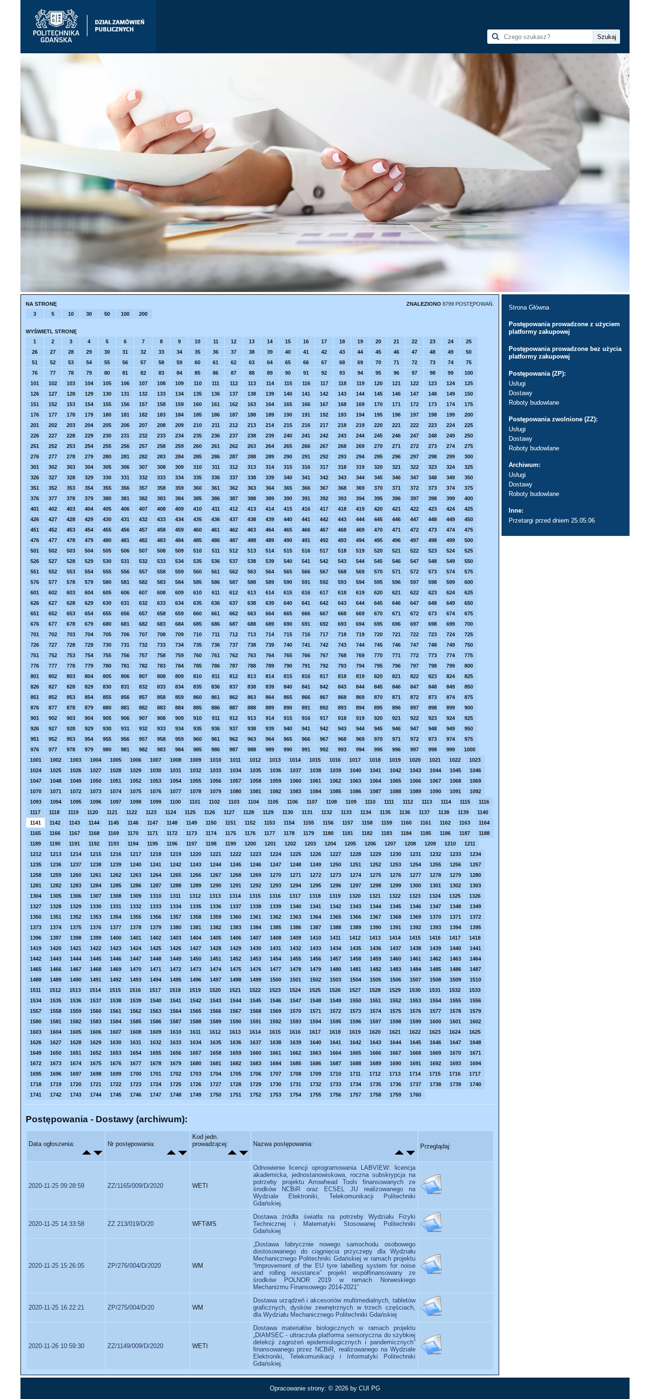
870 (378, 697)
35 (197, 352)
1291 (235, 885)
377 (53, 498)
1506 (395, 979)
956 (125, 739)
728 (71, 645)
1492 (115, 979)
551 (34, 571)
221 (396, 425)
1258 (35, 875)
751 (34, 655)
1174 (211, 833)
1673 (55, 1063)
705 (107, 634)
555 (107, 571)
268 (342, 446)
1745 (115, 1095)
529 (89, 561)
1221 (215, 854)
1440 (455, 948)
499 (450, 540)
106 (125, 383)
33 (161, 352)
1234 (475, 854)
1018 (375, 760)
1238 (95, 864)
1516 (135, 990)
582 (143, 582)
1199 (230, 843)
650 (468, 603)
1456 (315, 959)
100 (125, 314)
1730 (275, 1084)
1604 (55, 1032)
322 (414, 467)
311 (216, 467)
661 (215, 613)
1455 (295, 959)
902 (53, 718)
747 (414, 645)
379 (89, 498)
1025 (55, 770)
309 (179, 467)
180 (107, 415)
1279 (455, 875)
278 (71, 456)
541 (306, 561)
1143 (74, 823)
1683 (255, 1063)
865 (288, 697)
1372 (475, 917)
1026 (75, 770)
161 (215, 404)
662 (233, 613)
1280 (475, 875)
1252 (375, 864)
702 (53, 634)
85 (197, 373)
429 (89, 519)
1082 (275, 791)
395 (378, 498)
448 (432, 519)
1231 (415, 854)
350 (468, 477)
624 (450, 592)
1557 (35, 1011)
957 (143, 739)
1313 (215, 896)
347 (414, 477)
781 (125, 666)
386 (215, 498)
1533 (475, 990)
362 (233, 488)
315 (288, 467)
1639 (295, 1042)
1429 (235, 948)
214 (270, 425)
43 (342, 352)
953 (71, 739)
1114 (446, 802)
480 (107, 540)
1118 (54, 812)
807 (143, 676)
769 (360, 655)
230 (107, 435)
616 (306, 592)
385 (197, 498)
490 (288, 540)
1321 (375, 896)
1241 (155, 864)
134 (179, 394)
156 (125, 404)
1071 (55, 791)
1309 (135, 896)
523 (432, 551)
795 (378, 666)
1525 (315, 990)
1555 (455, 1000)
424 (450, 509)
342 (324, 477)
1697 (75, 1074)
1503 (335, 979)
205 (107, 425)
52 (53, 362)
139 (270, 394)
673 (432, 613)
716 (306, 634)
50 (107, 314)
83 (161, 373)
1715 (435, 1074)
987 (233, 749)
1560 (95, 1011)
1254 (415, 864)
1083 (295, 791)
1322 (395, 896)
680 (107, 624)
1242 (175, 864)
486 (215, 540)
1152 (250, 823)
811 (216, 676)
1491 (95, 979)
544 (360, 561)
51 (35, 362)
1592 (275, 1021)
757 (143, 655)
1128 (248, 812)
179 (89, 415)
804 (89, 676)
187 (233, 415)
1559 (75, 1011)
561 (215, 571)
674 (450, 613)
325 (468, 467)
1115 (465, 802)
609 (179, 592)
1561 (115, 1011)
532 (143, 561)
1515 (115, 990)
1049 (75, 781)
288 (251, 456)
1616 (295, 1032)
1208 (410, 843)
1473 (195, 969)
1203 (310, 843)
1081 (255, 791)
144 (360, 394)
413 (251, 509)
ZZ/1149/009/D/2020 (135, 1346)
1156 (328, 823)
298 (432, 456)
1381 (195, 927)
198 (432, 415)
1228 (355, 854)
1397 (55, 938)
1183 (386, 833)
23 (432, 341)
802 (53, 676)
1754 (295, 1095)
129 (89, 394)
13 (252, 341)
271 (396, 446)
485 (197, 540)
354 (89, 488)
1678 (155, 1063)
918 (342, 718)
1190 (54, 843)
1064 (375, 781)
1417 (455, 938)
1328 (55, 906)
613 (251, 592)
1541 (175, 1000)
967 (324, 739)
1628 (75, 1042)
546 (396, 561)
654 (89, 613)
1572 (335, 1011)
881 (125, 707)
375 (468, 488)
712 (233, 634)
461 (215, 530)
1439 (435, 948)
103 (71, 383)
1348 (455, 906)
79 (89, 373)
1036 (275, 770)
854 (89, 697)
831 (125, 687)
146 (396, 394)
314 (270, 467)
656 (125, 613)
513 (251, 551)
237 (233, 435)
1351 (55, 917)
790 (288, 666)
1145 (113, 823)
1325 (455, 896)
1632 (155, 1042)
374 (450, 488)
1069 (475, 781)
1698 (95, 1074)
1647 (455, 1042)
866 (306, 697)
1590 (235, 1021)
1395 (475, 927)
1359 (215, 917)
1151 (230, 823)
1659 (235, 1053)
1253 (395, 864)
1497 (215, 979)
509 (179, 551)
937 (233, 728)
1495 (175, 979)
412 (233, 509)
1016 (335, 760)
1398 (75, 938)
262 (233, 446)
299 (450, 456)
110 (198, 383)
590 (288, 582)
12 (233, 341)
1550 (355, 1000)
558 (161, 571)
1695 (35, 1074)
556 (125, 571)
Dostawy (520, 393)
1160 (406, 823)
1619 (355, 1032)
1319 (335, 896)
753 (71, 655)
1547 (295, 1000)
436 (215, 519)
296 (396, 456)
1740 (475, 1084)
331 (125, 477)
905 (107, 718)
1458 (355, 959)
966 (306, 739)
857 (143, 697)
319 (360, 467)
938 (251, 728)
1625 (475, 1032)
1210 (450, 843)
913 (251, 718)
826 (34, 687)
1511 (35, 990)
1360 (235, 917)
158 (161, 404)
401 (34, 509)
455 (107, 530)
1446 (115, 959)
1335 (195, 906)
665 (288, 613)
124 (450, 383)
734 (179, 645)
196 (396, 415)
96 (396, 373)
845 (378, 687)
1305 (55, 896)
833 (161, 687)
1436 (375, 948)
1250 (335, 864)
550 (468, 561)
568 (342, 571)
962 (233, 739)
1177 (269, 833)
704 (89, 634)
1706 (255, 1074)
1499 (255, 979)
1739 (455, 1084)
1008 (175, 760)
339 (270, 477)
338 (251, 477)
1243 (195, 864)
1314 (235, 896)
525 (468, 551)
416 (306, 509)
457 (143, 530)
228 (71, 435)
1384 (255, 927)
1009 (195, 760)
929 (89, 728)
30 (89, 314)
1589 (215, 1021)
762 (233, 655)
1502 (315, 979)
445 (378, 519)
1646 (435, 1042)
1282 (55, 885)
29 (89, 352)
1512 (55, 990)
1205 (350, 843)
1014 (295, 760)
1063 (355, 781)
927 (53, 728)
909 (179, 718)
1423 (115, 948)
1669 (435, 1053)
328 (71, 477)
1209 (430, 843)
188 (251, 415)
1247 (275, 864)
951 (34, 739)
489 (270, 540)
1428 (215, 948)
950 (468, 728)
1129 (268, 812)
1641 (335, 1042)
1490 (75, 979)
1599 (415, 1021)
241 (306, 435)
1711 (355, 1074)
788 (251, 666)
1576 (415, 1011)
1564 (175, 1011)
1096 (95, 802)
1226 (315, 854)
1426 (175, 948)
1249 (315, 864)
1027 (95, 770)
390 (288, 498)
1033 (215, 770)
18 (342, 341)
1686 (315, 1063)
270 (378, 446)
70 (378, 362)
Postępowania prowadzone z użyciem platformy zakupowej (564, 328)
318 (342, 467)
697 (414, 624)
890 (288, 707)
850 (468, 687)
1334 (175, 906)
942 (324, 728)
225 (468, 425)
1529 (395, 990)
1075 (135, 791)
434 (179, 519)
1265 (175, 875)
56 (125, 362)
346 (396, 477)
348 (432, 477)
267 (324, 446)
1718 (35, 1084)
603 (71, 592)
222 (414, 425)
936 (215, 728)
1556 (475, 1000)
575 (468, 571)
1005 (115, 760)
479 (89, 540)
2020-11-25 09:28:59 (56, 1185)
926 (34, 728)
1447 (135, 959)
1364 (315, 917)
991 (306, 749)
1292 (255, 885)
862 (233, 697)
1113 (427, 802)
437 (233, 519)
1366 (355, 917)
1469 (115, 969)
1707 (275, 1074)
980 (107, 749)
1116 (484, 802)
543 (342, 561)
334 (179, 477)
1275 (375, 875)
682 (143, 624)
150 (468, 394)
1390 (375, 927)
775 (468, 655)
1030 (155, 770)
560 (197, 571)
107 (143, 383)
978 (71, 749)
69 (360, 362)
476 (34, 540)
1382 (215, 927)
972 (414, 739)
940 (288, 728)
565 (288, 571)
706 (125, 634)
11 (215, 341)
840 (288, 687)
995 (378, 749)
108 (161, 383)
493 (342, 540)
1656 (175, 1053)
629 (89, 603)
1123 (151, 812)
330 (107, 477)
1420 (55, 948)
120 (378, 383)
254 (89, 446)
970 (378, 739)
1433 (315, 948)
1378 (135, 927)
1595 (335, 1021)
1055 (195, 781)
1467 (75, 969)
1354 (115, 917)
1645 (415, 1042)
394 (360, 498)
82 (143, 373)
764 (270, 655)
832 (143, 687)
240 (288, 435)
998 (432, 749)
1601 (455, 1021)
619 (360, 592)
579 (89, 582)
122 (414, 383)
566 (306, 571)
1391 (395, 927)
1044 (435, 770)
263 (251, 446)
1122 (131, 812)
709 (179, 634)
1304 (35, 896)
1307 (95, 896)
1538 (115, 1000)
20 (378, 341)
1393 (435, 927)
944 (360, 728)
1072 (75, 791)
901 (34, 718)
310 (197, 467)
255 (107, 446)
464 (270, 530)
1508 (435, 979)
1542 (195, 1000)
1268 (235, 875)
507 (143, 551)
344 (360, 477)
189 (270, 415)
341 (306, 477)
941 (306, 728)
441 (306, 519)
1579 (475, 1011)
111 (215, 383)
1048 (55, 781)
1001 (35, 760)
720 (378, 634)
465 (288, 530)
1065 (395, 781)
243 (342, 435)
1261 (95, 875)
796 (396, 666)
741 (306, 645)
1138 (443, 812)
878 (71, 707)
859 (179, 697)
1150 (211, 823)
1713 (395, 1074)
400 (468, 498)
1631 (135, 1042)
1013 (275, 760)
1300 (415, 885)
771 (396, 655)
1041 (375, 770)
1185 (425, 833)
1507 (415, 979)
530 (107, 561)
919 (360, 718)
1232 (435, 854)
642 (324, 603)
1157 (347, 823)
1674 (75, 1063)
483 (161, 540)
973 (432, 739)
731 (125, 645)
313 (251, 467)
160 (197, 404)
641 (306, 603)
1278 (435, 875)
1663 (315, 1053)
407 (143, 509)
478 (71, 540)
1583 (95, 1021)
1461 (415, 959)
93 (342, 373)
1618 (335, 1032)
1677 (135, 1063)
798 (432, 666)
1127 (229, 812)
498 (432, 540)
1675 (95, 1063)
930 (107, 728)
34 (179, 352)
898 (432, 707)
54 (89, 362)
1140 (482, 812)
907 (143, 718)
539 (270, 561)
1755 (315, 1095)
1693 (455, 1063)
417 (324, 509)
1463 (455, 959)
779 (89, 666)
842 (324, 687)
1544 (235, 1000)
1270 (275, 875)
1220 (195, 854)
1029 (135, 770)
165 (288, 404)
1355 (135, 917)
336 (215, 477)
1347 (435, 906)
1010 (215, 760)
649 (450, 603)
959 (179, 739)
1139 (463, 812)
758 (161, 655)
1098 (135, 802)
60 (197, 362)
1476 (255, 969)
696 (396, 624)
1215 (95, 854)
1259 (55, 875)
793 (342, 666)
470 (378, 530)
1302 (455, 885)
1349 (475, 906)
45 (378, 352)
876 (34, 707)
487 (233, 540)
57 (143, 362)
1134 (365, 812)
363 (251, 488)
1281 (35, 885)
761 (215, 655)
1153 (269, 823)
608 (161, 592)
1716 (455, 1074)
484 (179, 540)
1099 (155, 802)
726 (34, 645)
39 (270, 352)
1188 (484, 833)
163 (251, 404)
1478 (295, 969)
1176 (250, 833)
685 (197, 624)
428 (71, 519)
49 (450, 352)
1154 (289, 823)
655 (107, 613)
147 (414, 394)
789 (270, 666)
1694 (475, 1063)
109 (179, 383)
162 (233, 404)
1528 (375, 990)
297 (414, 456)
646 (396, 603)
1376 (95, 927)
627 (53, 603)
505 (107, 551)
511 (216, 551)
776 (34, 666)
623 (432, 592)
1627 (55, 1042)
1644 (395, 1042)
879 (89, 707)
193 (342, 415)
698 (432, 624)
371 (396, 488)
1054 (175, 781)
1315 (255, 896)
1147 (152, 823)
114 (270, 383)
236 (215, 435)
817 (324, 676)
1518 (175, 990)
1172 (172, 833)
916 (306, 718)
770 (378, 655)
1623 (435, 1032)
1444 (75, 959)
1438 (415, 948)
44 (360, 352)
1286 (135, 885)
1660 (255, 1053)
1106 (292, 802)
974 (450, 739)
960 (197, 739)
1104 (253, 802)
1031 (175, 770)
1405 (215, 938)
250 (468, 435)
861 (215, 697)
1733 (335, 1084)
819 (360, 676)
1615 (275, 1032)
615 (288, 592)
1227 (335, 854)
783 (161, 666)
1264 (155, 875)
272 (414, 446)
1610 (175, 1032)
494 (360, 540)
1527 (355, 990)
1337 (235, 906)
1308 (115, 896)
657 (143, 613)
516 (306, 551)
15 (288, 341)
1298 (375, 885)
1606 (95, 1032)
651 (34, 613)
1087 (375, 791)
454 (89, 530)
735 (197, 645)
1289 (195, 885)
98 (432, 373)
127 (53, 394)
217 (324, 425)
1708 (295, 1074)
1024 (35, 770)
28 (71, 352)
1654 (135, 1053)
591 (306, 582)
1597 (375, 1021)
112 (234, 383)
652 (53, 613)
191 (306, 415)
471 (396, 530)
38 (252, 352)
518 (342, 551)
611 (216, 592)
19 (360, 341)
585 (197, 582)
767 (324, 655)
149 (450, 394)
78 (71, 373)
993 (342, 749)
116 (306, 383)
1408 (275, 938)
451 (34, 530)
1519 (195, 990)
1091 (455, 791)
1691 (415, 1063)
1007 (155, 760)
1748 (175, 1095)
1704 (215, 1074)
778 (71, 666)
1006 (135, 760)
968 (342, 739)
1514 (95, 990)
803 (71, 676)
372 (414, 488)
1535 (55, 1000)
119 (360, 383)
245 (378, 435)
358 (161, 488)
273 (432, 446)
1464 (475, 959)
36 (215, 352)
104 (89, 383)
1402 (155, 938)
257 (143, 446)
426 (34, 519)
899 (450, 707)
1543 (215, 1000)
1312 (195, 896)
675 (468, 613)
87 (233, 373)
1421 (75, 948)
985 (197, 749)
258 (161, 446)
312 (233, 467)
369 (360, 488)
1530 (415, 990)
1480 (335, 969)
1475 (235, 969)
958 (161, 739)
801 (34, 676)
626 (34, 603)
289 (270, 456)
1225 (295, 854)
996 (396, 749)
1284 (95, 885)
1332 (135, 906)
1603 (35, 1032)
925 (468, 718)
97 (414, 373)
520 (378, 551)
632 (143, 603)
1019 (395, 760)
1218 (155, 854)
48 (432, 352)
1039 (335, 770)
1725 (175, 1084)
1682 (235, 1063)
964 (270, 739)
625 (468, 592)
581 (125, 582)
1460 (395, 959)
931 (125, 728)
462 (233, 530)
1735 (375, 1084)
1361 (255, 917)
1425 (155, 948)
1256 (455, 864)
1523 (275, 990)
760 (197, 655)
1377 (115, 927)
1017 (355, 760)
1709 (315, 1074)
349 (450, 477)
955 (107, 739)
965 (288, 739)
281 (125, 456)
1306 (75, 896)
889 (270, 707)
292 (324, 456)
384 (179, 498)
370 (378, 488)
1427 (195, 948)
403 (71, 509)
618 (342, 592)
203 (71, 425)
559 (179, 571)
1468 (95, 969)
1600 (435, 1021)
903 (71, 718)
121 (396, 383)
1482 (375, 969)
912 (233, 718)
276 (34, 456)
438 (251, 519)
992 (324, 749)
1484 (415, 969)
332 (143, 477)
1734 (355, 1084)
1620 (375, 1032)
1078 (195, 791)
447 (414, 519)
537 (233, 561)
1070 (35, 791)
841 (306, 687)
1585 (135, 1021)
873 (432, 697)
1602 (475, 1021)
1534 (35, 1000)
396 (396, 498)
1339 (275, 906)
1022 (455, 760)
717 (324, 634)
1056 (215, 781)
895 (378, 707)
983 (161, 749)
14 (270, 341)
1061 (315, 781)
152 (53, 404)
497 (414, 540)
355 (107, 488)
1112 (408, 802)
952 (53, 739)
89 (270, 373)
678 (71, 624)
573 (432, 571)
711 (216, 634)
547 (414, 561)
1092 (475, 791)
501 (34, 551)
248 (432, 435)
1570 (295, 1011)
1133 (346, 812)
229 (89, 435)
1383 (235, 927)
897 (414, 707)
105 (107, 383)
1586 (155, 1021)
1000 (469, 749)
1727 (215, 1084)
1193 (113, 843)
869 (360, 697)
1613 (235, 1032)
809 (179, 676)
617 (324, 592)
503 (71, 551)
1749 (195, 1095)
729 (89, 645)
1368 (395, 917)
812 (233, 676)
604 (89, 592)
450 (468, 519)
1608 (135, 1032)
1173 (191, 833)
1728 (235, 1084)
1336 (215, 906)
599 (450, 582)
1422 (95, 948)
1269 (255, 875)
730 (107, 645)
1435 (355, 948)
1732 (315, 1084)
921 (396, 718)
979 (89, 749)
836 (215, 687)
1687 (335, 1063)
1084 (315, 791)
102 (53, 383)
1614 (255, 1032)
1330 (95, 906)
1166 (54, 833)
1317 (295, 896)
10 (71, 314)
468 (342, 530)
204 (89, 425)
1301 (435, 885)
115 (288, 383)
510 (197, 551)
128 (71, 394)
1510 (475, 979)
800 (468, 666)
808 (161, 676)
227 (53, 435)
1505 (375, 979)
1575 (395, 1011)
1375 (75, 927)
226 (34, 435)
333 (161, 477)
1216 (115, 854)
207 (143, 425)
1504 (355, 979)
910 (197, 718)
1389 (355, 927)
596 (396, 582)
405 (107, 509)
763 (251, 655)
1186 (445, 833)
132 (143, 394)
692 (324, 624)
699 (450, 624)
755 (107, 655)
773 (432, 655)
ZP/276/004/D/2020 (134, 1265)
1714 (415, 1074)
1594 (315, 1021)
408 (161, 509)
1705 (235, 1074)
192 (324, 415)
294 (360, 456)
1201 (270, 843)
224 (450, 425)
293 (342, 456)
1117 (35, 812)
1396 (35, 938)
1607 (115, 1032)
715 (288, 634)
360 (197, 488)
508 (161, 551)
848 (432, 687)
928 (71, 728)
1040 (355, 770)
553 (71, 571)
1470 (135, 969)
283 (161, 456)
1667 (395, 1053)
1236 (55, 864)
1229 (375, 854)
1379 (155, 927)
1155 (308, 823)
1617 (315, 1032)
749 (450, 645)
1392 (415, 927)
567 (324, 571)
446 (396, 519)
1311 (175, 896)
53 (71, 362)
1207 (390, 843)
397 (414, 498)
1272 (315, 875)
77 (53, 373)
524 (450, 551)
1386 (295, 927)
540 (288, 561)
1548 (315, 1000)
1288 (175, 885)
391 (306, 498)
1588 (195, 1021)
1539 (135, 1000)
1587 (175, 1021)
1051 (115, 781)
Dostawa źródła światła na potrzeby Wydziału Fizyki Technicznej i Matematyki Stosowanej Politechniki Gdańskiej (334, 1223)
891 (306, 707)
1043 (415, 770)
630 (107, 603)
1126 (209, 812)
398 (432, 498)
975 (468, 739)
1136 (404, 812)
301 (34, 467)
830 (107, 687)
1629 (95, 1042)
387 (233, 498)
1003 (75, 760)
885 (197, 707)
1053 (155, 781)
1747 (155, 1095)
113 (252, 383)
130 (107, 394)
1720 (75, 1084)
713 (251, 634)
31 (125, 352)
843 (342, 687)
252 (53, 446)
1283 (75, 885)
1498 (235, 979)
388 (251, 498)
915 (288, 718)
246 (396, 435)
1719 (55, 1084)
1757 (355, 1095)
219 (360, 425)
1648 (475, 1042)
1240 (135, 864)
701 (34, 634)
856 (125, 697)
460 (197, 530)
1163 (464, 823)
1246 (255, 864)
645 (378, 603)
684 (179, 624)
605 (107, 592)
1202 (290, 843)
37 (233, 352)
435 (197, 519)
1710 (335, 1074)
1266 (195, 875)
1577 (435, 1011)
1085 (335, 791)
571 (396, 571)
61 (215, 362)
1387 (315, 927)
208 (161, 425)
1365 (335, 917)
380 (107, 498)
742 (324, 645)
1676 (115, 1063)
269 (360, 446)
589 (270, 582)
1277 (415, 875)
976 (34, 749)
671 (396, 613)
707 (143, 634)
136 (215, 394)
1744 (95, 1095)
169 (360, 404)
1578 (455, 1011)
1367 (375, 917)
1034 (235, 770)
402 (53, 509)
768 (342, 655)
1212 (35, 854)
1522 (255, 990)
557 (143, 571)
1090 (435, 791)
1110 (370, 802)
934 (179, 728)
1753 (275, 1095)
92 (324, 373)
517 (324, 551)
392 (324, 498)
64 (270, 362)
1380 (175, 927)
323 (432, 467)
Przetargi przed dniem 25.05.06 (552, 520)
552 (53, 571)
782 (143, 666)
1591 (255, 1021)
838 (251, 687)
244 (360, 435)
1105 (272, 802)
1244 (215, 864)
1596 (355, 1021)
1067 (435, 781)
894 (360, 707)
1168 (94, 833)
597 (414, 582)
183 (161, 415)
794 (360, 666)
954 (89, 739)
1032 (195, 770)
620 (378, 592)
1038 (315, 770)
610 (197, 592)
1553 (415, 1000)
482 (143, 540)
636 (215, 603)
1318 (315, 896)
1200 (250, 843)
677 (53, 624)
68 (342, 362)
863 (251, 697)
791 (306, 666)
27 (53, 352)
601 (34, 592)
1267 (215, 875)
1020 (415, 760)
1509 (455, 979)
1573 (355, 1011)
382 (143, 498)
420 (378, 509)
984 (179, 749)
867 (324, 697)
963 (251, 739)
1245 (235, 864)
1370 (435, 917)
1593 (295, 1021)
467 (324, 530)
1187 (464, 833)
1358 (195, 917)
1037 (295, 770)
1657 (195, 1053)
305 (107, 467)
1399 (95, 938)
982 (143, 749)
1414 (395, 938)
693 (342, 624)
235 (197, 435)
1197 (191, 843)
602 (53, 592)
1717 (475, 1074)
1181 (347, 833)
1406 (235, 938)
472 (414, 530)
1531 (435, 990)
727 (53, 645)
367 (324, 488)
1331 (115, 906)
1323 (415, 896)
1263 (135, 875)
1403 (175, 938)
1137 (424, 812)
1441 (475, 948)
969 (360, 739)
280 (107, 456)
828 (71, 687)
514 (270, 551)
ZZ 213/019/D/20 (131, 1223)
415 (288, 509)
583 (161, 582)
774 (450, 655)
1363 (295, 917)
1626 (35, 1042)
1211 (469, 843)
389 (270, 498)
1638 (275, 1042)
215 (288, 425)
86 (215, 373)
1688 (355, 1063)
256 (125, 446)
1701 (155, 1074)
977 (53, 749)
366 (306, 488)
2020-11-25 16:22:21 (56, 1307)
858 (161, 697)
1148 (172, 823)
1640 (315, 1042)
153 (71, 404)
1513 (75, 990)
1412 (355, 938)
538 (251, 561)
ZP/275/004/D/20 (131, 1307)
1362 (275, 917)
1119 (73, 812)
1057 (235, 781)
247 (414, 435)
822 (414, 676)
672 (414, 613)
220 (378, 425)
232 (143, 435)
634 (179, 603)
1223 (255, 854)
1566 (215, 1011)
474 (450, 530)
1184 (406, 833)
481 (125, 540)
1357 (175, 917)
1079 (215, 791)
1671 (475, 1053)
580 (107, 582)
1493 (135, 979)
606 (125, 592)
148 (432, 394)
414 (270, 509)
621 (396, 592)
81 (125, 373)
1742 (55, 1095)
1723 (135, 1084)
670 (378, 613)
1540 (155, 1000)
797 (414, 666)
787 (233, 666)
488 (251, 540)
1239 (115, 864)
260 (197, 446)
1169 (113, 833)
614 (270, 592)
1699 (115, 1074)
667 (324, 613)
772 (414, 655)
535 (197, 561)
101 (34, 383)
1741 (35, 1095)
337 (233, 477)
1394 (455, 927)
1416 (435, 938)
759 (179, 655)
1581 (55, 1021)
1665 (355, 1053)
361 (215, 488)
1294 (295, 885)
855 (107, 697)
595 (378, 582)
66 (306, 362)
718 (342, 634)
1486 (455, 969)
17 (324, 341)
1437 (395, 948)
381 (125, 498)
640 (288, 603)
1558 (55, 1011)
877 (53, 707)
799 (450, 666)
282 (143, 456)
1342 (335, 906)
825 (468, 676)
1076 (155, 791)
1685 (295, 1063)
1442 (35, 959)
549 (450, 561)
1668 (415, 1053)
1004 (95, 760)
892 (324, 707)
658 (161, 613)
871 (396, 697)
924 (450, 718)
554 (89, 571)
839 (270, 687)
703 (71, 634)
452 (53, 530)
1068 (455, 781)
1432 (295, 948)
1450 (195, 959)
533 (161, 561)
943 (342, 728)
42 (324, 352)
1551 (375, 1000)
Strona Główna (529, 307)
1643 (375, 1042)
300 (468, 456)
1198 (211, 843)
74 (450, 362)
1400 (115, 938)
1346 (415, 906)
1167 (74, 833)
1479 (315, 969)
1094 (55, 802)
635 (197, 603)
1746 (135, 1095)
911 (216, 718)
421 (396, 509)
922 (414, 718)
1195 (152, 843)
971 (396, 739)
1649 (35, 1053)
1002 (55, 760)
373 (432, 488)
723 (432, 634)
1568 (255, 1011)
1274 (355, 875)
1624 (455, 1032)
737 (233, 645)
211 (216, 425)
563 (251, 571)
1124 (170, 812)
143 (342, 394)
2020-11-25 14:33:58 (56, 1223)
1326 (475, 896)
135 (197, 394)
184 (179, 415)
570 (378, 571)
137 (233, 394)
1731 (295, 1084)
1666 (375, 1053)
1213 (55, 854)
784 (179, 666)
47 (414, 352)
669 (360, 613)
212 (233, 425)
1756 (335, 1095)
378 (71, 498)
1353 (95, 917)
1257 (475, 864)
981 (125, 749)
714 (270, 634)
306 (125, 467)
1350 (35, 917)
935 (197, 728)
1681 (215, 1063)
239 (270, 435)
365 (288, 488)
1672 (35, 1063)
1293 (275, 885)
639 (270, 603)
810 (197, 676)
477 (53, 540)
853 (71, 697)
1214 (75, 854)
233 (161, 435)
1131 (307, 812)
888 (251, 707)
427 (53, 519)
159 (179, 404)
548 (432, 561)
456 (125, 530)
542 (324, 561)
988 (251, 749)
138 (251, 394)
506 (125, 551)
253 (71, 446)
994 (360, 749)
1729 (255, 1084)
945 (378, 728)
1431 (275, 948)
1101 (194, 802)
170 (378, 404)
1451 (215, 959)
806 (125, 676)
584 (179, 582)
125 (468, 383)
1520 (215, 990)
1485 (435, 969)
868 (342, 697)
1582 (75, 1021)
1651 (75, 1053)
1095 (75, 802)
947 (414, 728)
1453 (255, 959)
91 (306, 373)
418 (342, 509)
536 (215, 561)
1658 (215, 1053)
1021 (435, 760)
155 (107, 404)
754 (89, 655)
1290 (215, 885)
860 (197, 697)
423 (432, 509)
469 (360, 530)
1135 (385, 812)
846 (396, 687)
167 (324, 404)
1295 (315, 885)
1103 (233, 802)
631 (125, 603)
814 (270, 676)
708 (161, 634)
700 (468, 624)
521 (396, 551)
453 (71, 530)
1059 (275, 781)
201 (34, 425)
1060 (295, 781)
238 (251, 435)
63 (252, 362)
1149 (191, 823)
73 (432, 362)
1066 (415, 781)
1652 (95, 1053)
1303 (475, 885)
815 (288, 676)
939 (270, 728)
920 (378, 718)
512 (233, 551)
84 (179, 373)
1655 (155, 1053)
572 (414, 571)
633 (161, 603)
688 (251, 624)
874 (450, 697)
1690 (395, 1063)
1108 (331, 802)
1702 (175, 1074)
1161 (425, 823)
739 (270, 645)
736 (215, 645)
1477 (275, 969)
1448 (155, 959)
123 (432, 383)
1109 (350, 802)
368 (342, 488)
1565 (195, 1011)
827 (53, 687)
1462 (435, 959)
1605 (75, 1032)
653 (71, 613)
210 (197, 425)
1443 (55, 959)
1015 (315, 760)
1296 (335, 885)
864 (270, 697)
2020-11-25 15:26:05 (56, 1265)
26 (35, 352)
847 (414, 687)
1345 (395, 906)
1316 (275, 896)
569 (360, 571)
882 (143, 707)
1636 (235, 1042)
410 (197, 509)
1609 (155, 1032)
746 (396, 645)
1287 (155, 885)
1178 (289, 833)
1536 (75, 1000)
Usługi (517, 383)
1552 (395, 1000)
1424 (135, 948)
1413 (375, 938)
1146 (133, 823)
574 (450, 571)
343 (342, 477)
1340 (295, 906)
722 (414, 634)
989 (270, 749)
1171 (152, 833)
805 (107, 676)
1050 (95, 781)
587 (233, 582)
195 (378, 415)
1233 (455, 854)
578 (71, 582)
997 (414, 749)
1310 (155, 896)
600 (468, 582)
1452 (235, 959)
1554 (435, 1000)
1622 (415, 1032)
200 (143, 314)
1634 (195, 1042)
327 (53, 477)
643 (342, 603)
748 (432, 645)
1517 (155, 990)
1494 (155, 979)
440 (288, 519)
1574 (375, 1011)
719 (360, 634)
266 (306, 446)
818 (342, 676)
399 (450, 498)
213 (251, 425)
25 (469, 341)
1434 (335, 948)
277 (53, 456)
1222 (235, 854)
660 (197, 613)
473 (432, 530)
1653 (115, 1053)
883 (161, 707)
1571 (315, 1011)
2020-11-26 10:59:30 (56, 1346)
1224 (275, 854)
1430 (255, 948)
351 (34, 488)
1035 (255, 770)
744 (360, 645)
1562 (135, 1011)
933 (161, 728)
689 (270, 624)
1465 (35, 969)
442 (324, 519)
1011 (235, 760)
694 (360, 624)
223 (432, 425)
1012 (255, 760)
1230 (395, 854)
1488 (35, 979)
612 (233, 592)
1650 (55, 1053)
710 (197, 634)
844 (360, 687)
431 (125, 519)
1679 (175, 1063)
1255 (435, 864)
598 (432, 582)
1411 (335, 938)
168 (342, 404)
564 (270, 571)
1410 (315, 938)
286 (215, 456)
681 (125, 624)
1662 (295, 1053)
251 (34, 446)
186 (215, 415)
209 (179, 425)
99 (450, 373)
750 (468, 645)
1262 (115, 875)
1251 (355, 864)
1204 (330, 843)
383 (161, 498)
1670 (455, 1053)
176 (34, 415)
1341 (315, 906)
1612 (215, 1032)
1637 (255, 1042)
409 (179, 509)
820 (378, 676)
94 (360, 373)
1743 (75, 1095)
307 (143, 467)
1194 (133, 843)
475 (468, 530)
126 (34, 394)
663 (251, 613)
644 (360, 603)
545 (378, 561)
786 (215, 666)
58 (161, 362)
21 (396, 341)
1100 (175, 802)
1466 (55, 969)
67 (324, 362)
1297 (355, 885)
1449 (175, 959)
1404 (195, 938)
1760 (415, 1095)
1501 (295, 979)
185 (197, 415)
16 (306, 341)
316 (306, 467)
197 (414, 415)
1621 (395, 1032)
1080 (235, 791)
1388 (335, 927)
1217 (135, 854)
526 (34, 561)
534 (179, 561)
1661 (275, 1053)
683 (161, 624)
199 (450, 415)
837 (233, 687)
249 (450, 435)
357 (143, 488)
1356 (155, 917)
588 (251, 582)
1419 (35, 948)
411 (216, 509)
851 (34, 697)
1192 (94, 843)
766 (306, 655)
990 (288, 749)
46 (396, 352)
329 (89, 477)
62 (233, 362)
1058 (255, 781)
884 (179, 707)
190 (288, 415)
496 (396, 540)
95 (378, 373)
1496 (195, 979)
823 (432, 676)
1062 (335, 781)
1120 (92, 812)
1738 (435, 1084)
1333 (155, 906)
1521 (235, 990)
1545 (255, 1000)
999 (450, 749)
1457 (335, 959)
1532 (455, 990)
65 (288, 362)
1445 (95, 959)
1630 (115, 1042)
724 (450, 634)
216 (306, 425)
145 (378, 394)
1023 (475, 760)
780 (107, 666)
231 (125, 435)
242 (324, 435)
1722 (115, 1084)
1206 (370, 843)
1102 (214, 802)
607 (143, 592)
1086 (355, 791)
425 (468, 509)
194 (360, 415)
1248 (295, 864)
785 (197, 666)
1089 (415, 791)
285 (197, 456)
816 (306, 676)
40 (288, 352)
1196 (172, 843)
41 (306, 352)
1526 (335, 990)
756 (125, 655)
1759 (395, 1095)
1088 (395, 791)
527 (53, 561)
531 (125, 561)
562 (233, 571)
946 (396, 728)
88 (252, 373)
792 (324, 666)
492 (324, 540)
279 (89, 456)
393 (342, 498)
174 (450, 404)
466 (306, 530)
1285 (115, 885)
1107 (311, 802)
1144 (94, 823)
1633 (175, 1042)
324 (450, 467)
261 (215, 446)
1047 (35, 781)
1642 (355, 1042)
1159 (386, 823)
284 (179, 456)
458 (161, 530)
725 (468, 634)
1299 (395, 885)
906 (125, 718)
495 (378, 540)
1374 (55, 927)
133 (161, 394)
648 (432, 603)
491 (306, 540)
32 (143, 352)
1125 (190, 812)
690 (288, 624)
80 (107, 373)
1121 (112, 812)
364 (270, 488)
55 (107, 362)
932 (143, 728)
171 (396, 404)
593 (342, 582)
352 (53, 488)
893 (342, 707)
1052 (135, 781)
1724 (155, 1084)
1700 (135, 1074)
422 (414, 509)
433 (161, 519)
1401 (135, 938)
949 (450, 728)
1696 (55, 1074)
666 (306, 613)
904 (89, 718)
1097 (115, 802)
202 (53, 425)
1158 (367, 823)
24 (450, 341)
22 (414, 341)
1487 (475, 969)
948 (432, 728)
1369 (415, 917)
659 (179, 613)
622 (414, 592)
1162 (445, 823)
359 (179, 488)
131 (125, 394)
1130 (287, 812)
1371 (455, 917)
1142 (54, 823)
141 (306, 394)
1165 (35, 833)
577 (53, 582)
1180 (328, 833)
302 (53, 467)
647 (414, 603)
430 (107, 519)
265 (288, 446)
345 (378, 477)
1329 (75, 906)
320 (378, 467)
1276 (395, 875)
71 (396, 362)
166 (306, 404)
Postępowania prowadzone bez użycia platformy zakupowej (565, 352)
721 (396, 634)
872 (414, 697)
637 (233, 603)
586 (215, 582)
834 (179, 687)
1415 (415, 938)
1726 (195, 1084)
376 (34, 498)
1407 (255, 938)
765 (288, 655)
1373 (35, 927)
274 (450, 446)
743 (342, 645)
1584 (115, 1021)
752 (53, 655)
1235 (35, 864)
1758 (375, 1095)
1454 (275, 959)
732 (143, 645)
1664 (335, 1053)
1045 (455, 770)
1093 (35, 802)
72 (414, 362)
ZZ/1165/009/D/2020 (135, 1185)
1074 (115, 791)
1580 (35, 1021)
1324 (435, 896)
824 (450, 676)
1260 (75, 875)
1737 (415, 1084)
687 (233, 624)
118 (342, 383)
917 (324, 718)
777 (53, 666)
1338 (255, 906)
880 (107, 707)
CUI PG (369, 1388)
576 (34, 582)
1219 (175, 854)
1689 (375, 1063)
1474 (215, 969)
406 (125, 509)
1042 (395, 770)
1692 (435, 1063)
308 (161, 467)
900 (468, 707)
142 (324, 394)
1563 (155, 1011)
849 (450, 687)
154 (89, 404)
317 (324, 467)
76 (35, 373)
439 (270, 519)
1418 (475, 938)
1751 (235, 1095)
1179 (308, 833)
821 (396, 676)
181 (125, 415)
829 (89, 687)
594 (360, 582)
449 (450, 519)
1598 (395, 1021)
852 (53, 697)
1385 (275, 927)
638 (251, 603)
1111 (389, 802)
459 (179, 530)
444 (360, 519)
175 (468, 404)
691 (306, 624)
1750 (215, 1095)
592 (324, 582)
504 (89, 551)
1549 (335, 1000)
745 (378, 645)
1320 (355, 896)
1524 (295, 990)
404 (89, 509)
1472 (175, 969)
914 (270, 718)
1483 (395, 969)
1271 (295, 875)
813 (251, 676)
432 (143, 519)
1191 (74, 843)
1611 (195, 1032)
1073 (95, 791)
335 (197, 477)
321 (396, 467)
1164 (484, 823)
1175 (230, 833)
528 (71, 561)
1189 (35, 843)
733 (161, 645)
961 (215, 739)
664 (270, 613)
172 (414, 404)
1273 (335, 875)
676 (34, 624)
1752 (255, 1095)
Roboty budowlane (534, 402)
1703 (195, 1074)
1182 (367, 833)
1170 (133, 833)
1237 (75, 864)
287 (233, 456)
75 (469, 362)
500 (468, 540)
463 (251, 530)
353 (71, 488)
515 (288, 551)
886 (215, 707)
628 (71, 603)
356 (125, 488)
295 (378, 456)
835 (197, 687)
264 (270, 446)
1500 (275, 979)
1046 (475, 770)
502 (53, 551)
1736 (395, 1084)
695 (378, 624)
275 (468, 446)
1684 (275, 1063)
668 (342, 613)
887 (233, 707)
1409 (295, 938)
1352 (75, 917)
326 (34, 477)
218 (342, 425)
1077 (175, 791)
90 (288, 373)
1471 (155, 969)
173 (432, 404)
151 (34, 404)
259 (179, 446)
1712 (375, 1074)
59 (179, 362)
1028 (115, 770)
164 (270, 404)
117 (324, 383)
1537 (95, 1000)
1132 (326, 812)
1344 (375, 906)
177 (53, 415)
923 (432, 718)
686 (215, 624)
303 (71, 467)
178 (71, 415)
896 (396, 707)
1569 (275, 1011)
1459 (375, 959)
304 (89, 467)
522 (414, 551)
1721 (95, 1084)
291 (306, 456)
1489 (55, 979)
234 (179, 435)
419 (360, 509)
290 (288, 456)
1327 (35, 906)
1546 (275, 1000)
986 (215, 749)
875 (468, 697)
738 (251, 645)
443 (342, 519)
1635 (215, 1042)
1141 (35, 823)
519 (360, 551)
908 (161, 718)
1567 (235, 1011)
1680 (195, 1063)
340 (288, 477)
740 (288, 645)
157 (143, 404)
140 (288, 394)
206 (125, 425)
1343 (355, 906)
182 (143, 415)
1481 (355, 969)
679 (89, 624)
